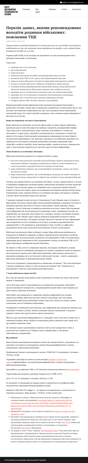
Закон (55, 430)
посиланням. (73, 369)
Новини (52, 9)
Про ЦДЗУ (37, 10)
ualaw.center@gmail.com (73, 2)
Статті (64, 9)
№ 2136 (66, 422)
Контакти (76, 9)
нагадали (26, 428)
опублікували (47, 430)
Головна (26, 9)
